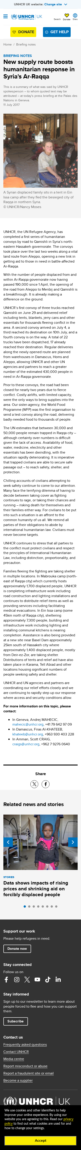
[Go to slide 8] (57, 907)
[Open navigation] (5, 17)
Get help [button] (59, 32)
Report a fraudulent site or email (28, 1073)
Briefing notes (26, 44)
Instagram (17, 980)
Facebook (6, 980)
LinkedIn (58, 980)
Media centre (13, 1059)
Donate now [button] (17, 948)
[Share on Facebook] (46, 784)
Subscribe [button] (15, 1021)
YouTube (37, 980)
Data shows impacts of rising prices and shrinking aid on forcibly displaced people (35, 888)
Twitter (27, 980)
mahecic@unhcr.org (27, 724)
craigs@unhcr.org (25, 744)
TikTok (48, 980)
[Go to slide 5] (44, 907)
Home (7, 44)
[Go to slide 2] (30, 907)
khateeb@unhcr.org (27, 734)
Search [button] (57, 19)
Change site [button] (53, 4)
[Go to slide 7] (53, 907)
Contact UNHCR (16, 1051)
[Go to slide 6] (48, 907)
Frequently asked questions (25, 1044)
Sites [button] (75, 19)
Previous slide (8, 842)
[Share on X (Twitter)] (34, 784)
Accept (40, 1140)
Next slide (73, 842)
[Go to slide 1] (26, 907)
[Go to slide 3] (35, 907)
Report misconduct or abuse (25, 1066)
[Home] (26, 17)
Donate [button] (66, 19)
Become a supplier (18, 1080)
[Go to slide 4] (39, 907)
